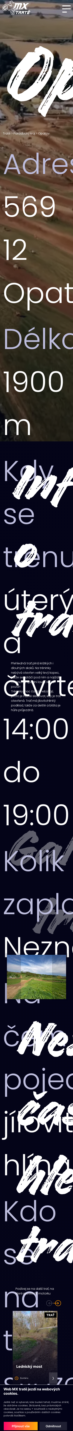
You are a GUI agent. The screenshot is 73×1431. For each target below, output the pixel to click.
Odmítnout (53, 1426)
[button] (13, 977)
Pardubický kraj (24, 133)
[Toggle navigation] (67, 9)
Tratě (6, 133)
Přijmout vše (21, 1426)
